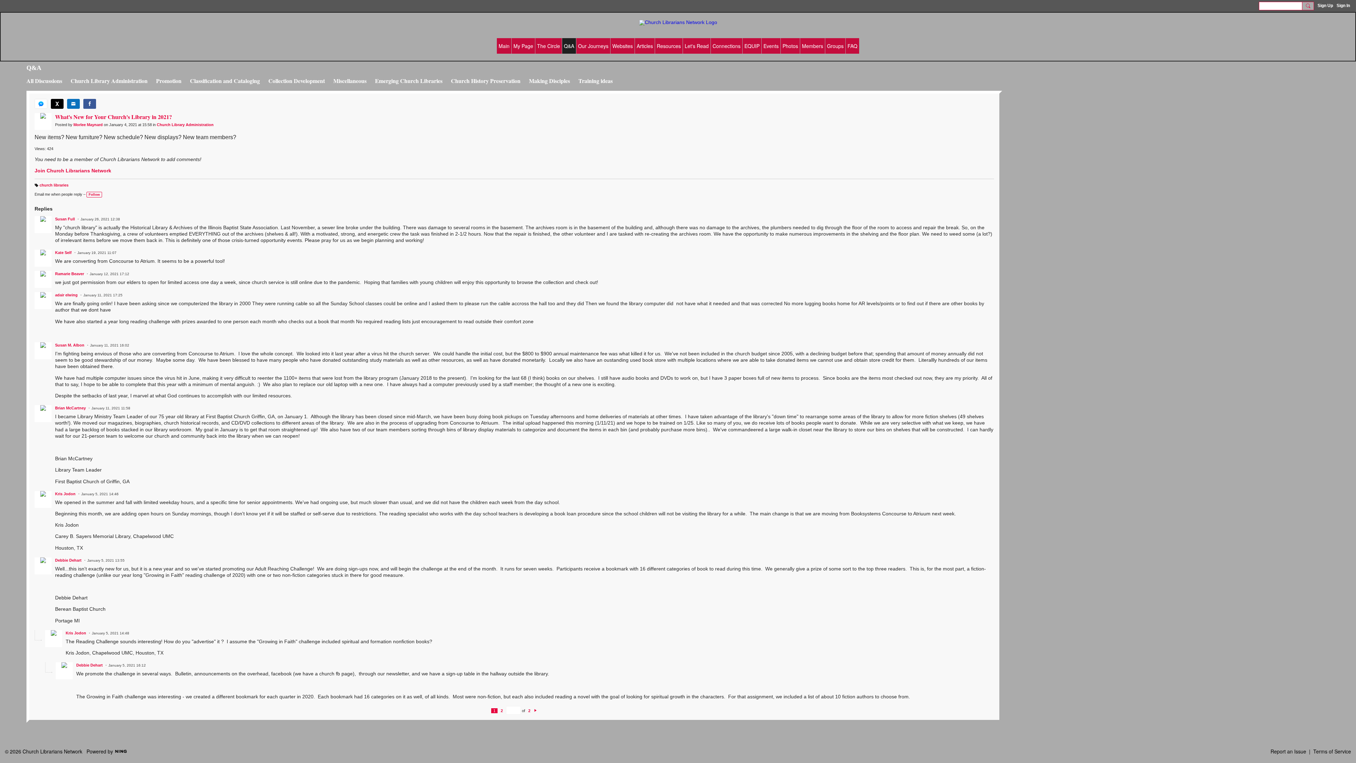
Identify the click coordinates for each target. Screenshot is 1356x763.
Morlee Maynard (88, 125)
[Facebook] (89, 104)
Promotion (169, 81)
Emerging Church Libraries (408, 81)
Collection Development (296, 81)
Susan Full (65, 219)
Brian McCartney (70, 408)
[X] (57, 104)
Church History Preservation (486, 81)
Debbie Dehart (68, 560)
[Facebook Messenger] (41, 104)
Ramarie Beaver (69, 274)
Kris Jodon (65, 494)
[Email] (73, 104)
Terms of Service (1332, 751)
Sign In (1343, 5)
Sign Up (1325, 5)
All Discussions (44, 81)
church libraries (54, 185)
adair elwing (66, 295)
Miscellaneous (350, 81)
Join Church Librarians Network (73, 170)
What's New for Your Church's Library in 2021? (113, 117)
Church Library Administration (109, 81)
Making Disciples (549, 81)
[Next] (535, 711)
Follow (94, 194)
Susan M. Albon (69, 345)
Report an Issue (1288, 751)
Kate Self (63, 252)
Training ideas (595, 81)
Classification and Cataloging (225, 81)
